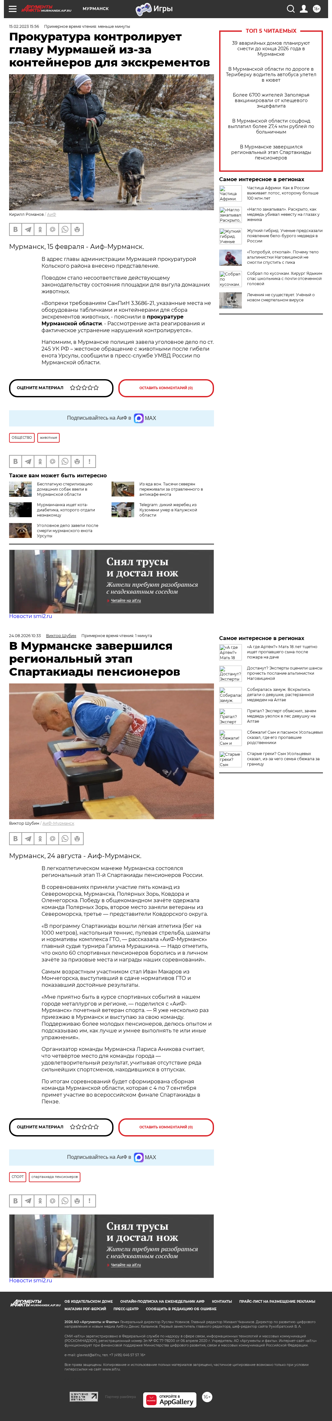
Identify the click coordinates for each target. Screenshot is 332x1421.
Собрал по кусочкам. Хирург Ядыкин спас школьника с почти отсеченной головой (284, 278)
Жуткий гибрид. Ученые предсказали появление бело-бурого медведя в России (285, 235)
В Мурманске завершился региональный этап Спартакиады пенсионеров (271, 152)
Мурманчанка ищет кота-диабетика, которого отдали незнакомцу (66, 510)
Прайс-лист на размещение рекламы (277, 1301)
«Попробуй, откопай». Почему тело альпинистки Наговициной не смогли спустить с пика (283, 257)
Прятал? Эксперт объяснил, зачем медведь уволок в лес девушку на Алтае (281, 716)
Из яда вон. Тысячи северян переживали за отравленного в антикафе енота (171, 489)
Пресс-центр (125, 1309)
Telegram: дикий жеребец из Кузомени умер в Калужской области (168, 510)
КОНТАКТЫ (222, 1301)
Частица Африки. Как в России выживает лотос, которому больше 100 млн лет (282, 193)
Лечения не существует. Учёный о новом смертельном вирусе (281, 297)
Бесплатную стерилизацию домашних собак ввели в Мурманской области (64, 489)
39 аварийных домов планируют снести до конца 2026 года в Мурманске (271, 49)
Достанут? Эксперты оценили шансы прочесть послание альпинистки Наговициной (284, 673)
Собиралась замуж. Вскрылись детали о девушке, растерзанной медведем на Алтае (280, 694)
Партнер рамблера (120, 1397)
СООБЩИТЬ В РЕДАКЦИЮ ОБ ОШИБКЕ (181, 1309)
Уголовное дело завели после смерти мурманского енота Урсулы (67, 530)
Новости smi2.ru (30, 616)
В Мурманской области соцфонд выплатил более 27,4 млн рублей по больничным (271, 126)
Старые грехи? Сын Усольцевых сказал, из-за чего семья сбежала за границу (283, 758)
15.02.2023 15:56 (24, 26)
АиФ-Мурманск (58, 823)
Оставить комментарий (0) (166, 388)
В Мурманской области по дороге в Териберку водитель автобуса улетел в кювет (271, 74)
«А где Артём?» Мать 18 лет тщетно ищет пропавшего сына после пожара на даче (282, 651)
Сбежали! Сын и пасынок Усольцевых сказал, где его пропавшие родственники (285, 737)
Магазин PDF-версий (85, 1309)
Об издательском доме (89, 1301)
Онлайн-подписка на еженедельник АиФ (162, 1301)
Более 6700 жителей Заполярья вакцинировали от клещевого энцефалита (271, 100)
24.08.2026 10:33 (25, 635)
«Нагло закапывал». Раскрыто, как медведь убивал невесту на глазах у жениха (283, 214)
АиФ (51, 214)
